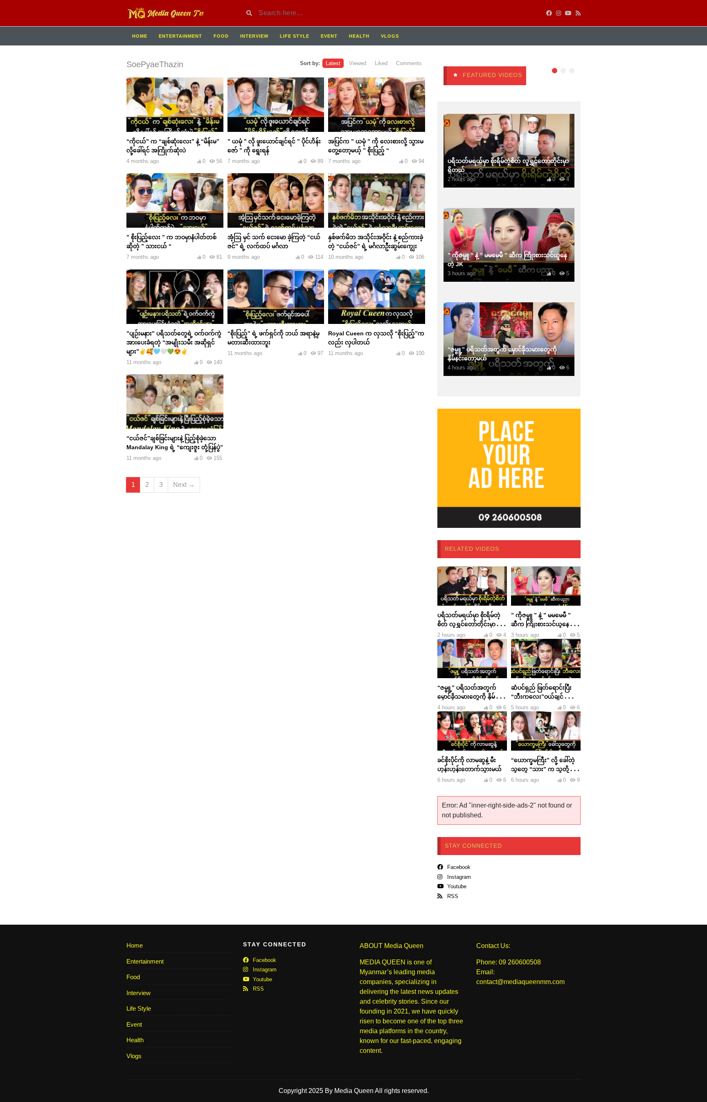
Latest (333, 63)
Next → (184, 484)
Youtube (456, 886)
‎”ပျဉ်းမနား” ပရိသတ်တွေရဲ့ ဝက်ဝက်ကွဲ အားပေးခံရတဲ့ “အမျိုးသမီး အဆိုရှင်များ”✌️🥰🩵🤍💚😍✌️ (173, 342)
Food (221, 36)
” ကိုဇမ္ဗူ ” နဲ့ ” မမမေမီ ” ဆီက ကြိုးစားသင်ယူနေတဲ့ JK (543, 624)
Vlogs (390, 36)
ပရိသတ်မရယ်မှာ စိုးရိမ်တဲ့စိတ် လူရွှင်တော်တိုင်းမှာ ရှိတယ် (469, 624)
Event (329, 36)
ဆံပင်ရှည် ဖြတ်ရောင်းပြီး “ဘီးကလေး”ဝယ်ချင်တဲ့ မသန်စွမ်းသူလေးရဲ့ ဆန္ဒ (543, 696)
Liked (381, 63)
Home (139, 36)
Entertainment (180, 36)
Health (359, 36)
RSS (452, 896)
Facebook (458, 867)
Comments (409, 63)
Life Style (294, 36)
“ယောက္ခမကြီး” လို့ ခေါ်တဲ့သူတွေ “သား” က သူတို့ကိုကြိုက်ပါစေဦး (543, 769)
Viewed (357, 63)
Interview (254, 36)
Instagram (458, 877)
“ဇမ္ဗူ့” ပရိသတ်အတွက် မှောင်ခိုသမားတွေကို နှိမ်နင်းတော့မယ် (470, 696)
